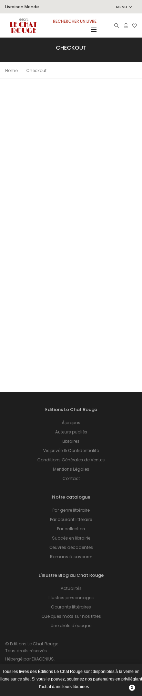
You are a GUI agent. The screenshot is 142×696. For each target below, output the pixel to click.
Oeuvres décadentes (71, 547)
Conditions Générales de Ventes (71, 460)
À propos (71, 423)
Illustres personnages (71, 598)
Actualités (71, 588)
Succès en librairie (71, 538)
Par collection (71, 529)
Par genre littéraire (71, 510)
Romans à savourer (71, 557)
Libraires (71, 441)
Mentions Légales (71, 469)
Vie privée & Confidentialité (71, 450)
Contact (71, 478)
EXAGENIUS (43, 659)
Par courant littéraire (71, 519)
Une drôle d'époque (71, 625)
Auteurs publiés (71, 432)
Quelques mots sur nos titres (71, 616)
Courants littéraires (71, 607)
